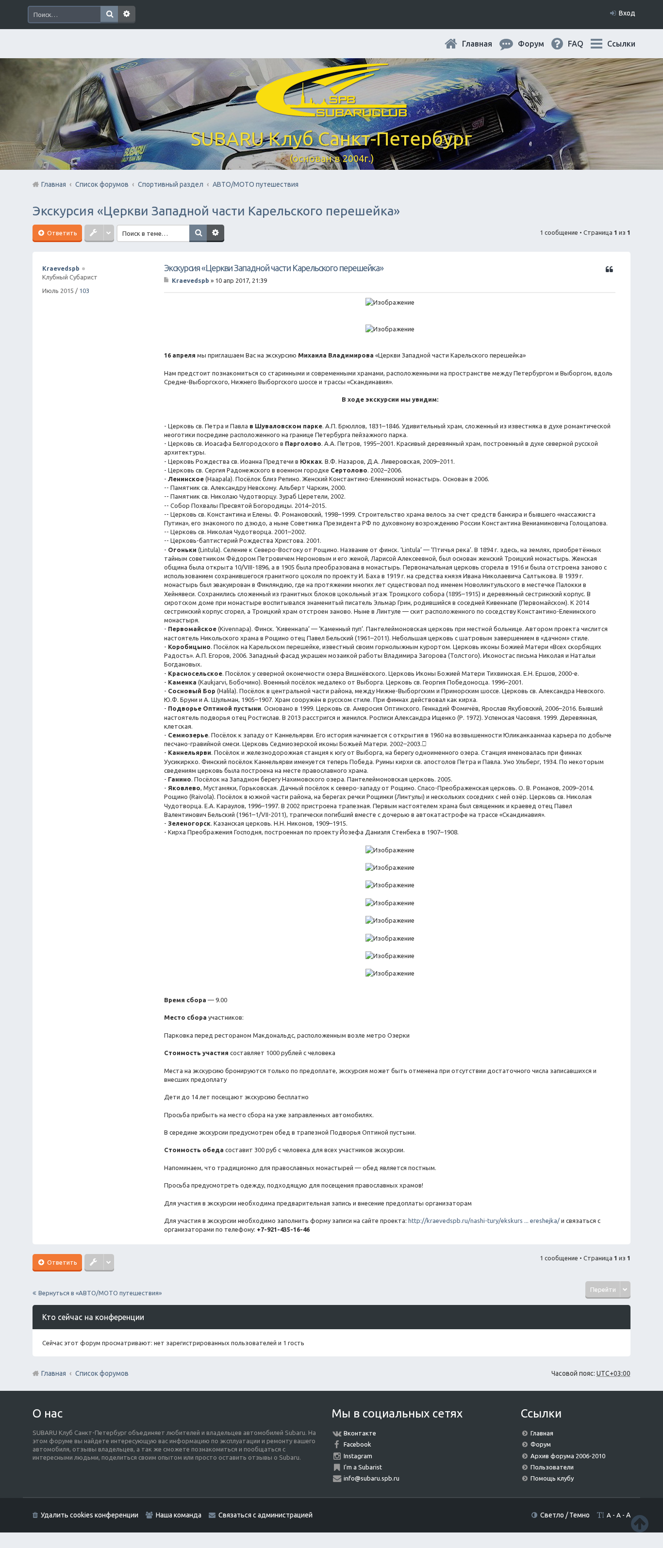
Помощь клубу (552, 1478)
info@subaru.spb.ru (371, 1478)
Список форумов (102, 1373)
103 (84, 290)
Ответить (61, 232)
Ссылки (621, 43)
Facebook (357, 1444)
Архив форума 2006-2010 (567, 1455)
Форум (540, 1444)
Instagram (358, 1455)
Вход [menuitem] (627, 13)
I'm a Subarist (363, 1467)
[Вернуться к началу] (639, 1523)
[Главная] (331, 111)
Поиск (109, 14)
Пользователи (552, 1467)
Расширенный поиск (126, 14)
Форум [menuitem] (539, 43)
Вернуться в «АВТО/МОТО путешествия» (100, 1292)
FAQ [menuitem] (583, 43)
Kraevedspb (61, 268)
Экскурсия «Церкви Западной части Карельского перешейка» (216, 211)
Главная (485, 43)
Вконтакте (360, 1433)
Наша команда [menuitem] (178, 1515)
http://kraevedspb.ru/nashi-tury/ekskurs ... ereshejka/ (484, 1220)
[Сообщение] (167, 280)
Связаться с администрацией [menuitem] (265, 1515)
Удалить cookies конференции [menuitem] (89, 1515)
